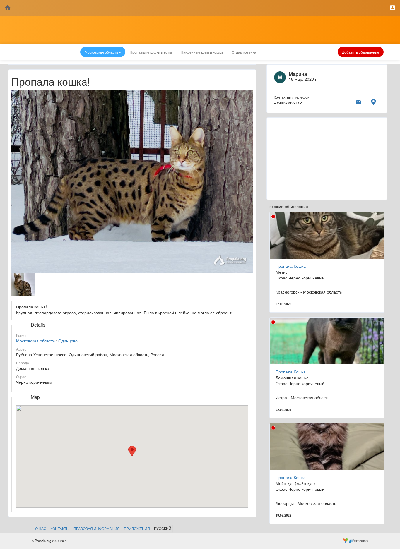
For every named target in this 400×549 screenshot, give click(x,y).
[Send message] (358, 101)
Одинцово (68, 341)
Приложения (137, 528)
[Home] (7, 8)
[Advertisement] (327, 159)
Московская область (35, 341)
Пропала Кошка (291, 266)
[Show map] (373, 101)
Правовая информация (96, 528)
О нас (40, 528)
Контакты (59, 528)
